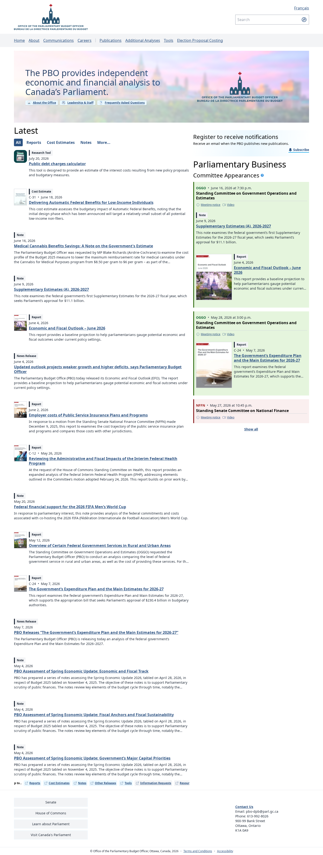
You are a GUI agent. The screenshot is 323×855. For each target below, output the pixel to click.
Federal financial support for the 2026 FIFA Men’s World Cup (70, 506)
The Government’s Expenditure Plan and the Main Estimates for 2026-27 (96, 589)
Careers (85, 40)
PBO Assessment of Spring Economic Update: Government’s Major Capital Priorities (92, 758)
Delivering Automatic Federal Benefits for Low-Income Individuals (91, 202)
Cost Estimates (59, 783)
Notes (82, 783)
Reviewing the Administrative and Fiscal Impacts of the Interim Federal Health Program (103, 461)
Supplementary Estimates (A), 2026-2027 (51, 289)
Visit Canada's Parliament (51, 835)
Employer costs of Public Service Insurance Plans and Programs (88, 415)
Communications (58, 40)
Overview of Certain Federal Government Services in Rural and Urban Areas (100, 545)
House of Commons (50, 813)
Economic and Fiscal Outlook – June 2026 (67, 328)
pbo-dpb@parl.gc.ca (262, 811)
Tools (168, 40)
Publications (111, 40)
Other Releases (105, 783)
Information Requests (155, 783)
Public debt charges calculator (57, 163)
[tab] (18, 142)
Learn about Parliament (51, 824)
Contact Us (244, 806)
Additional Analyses (142, 40)
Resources (187, 783)
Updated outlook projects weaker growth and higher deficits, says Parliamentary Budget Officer (98, 369)
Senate (50, 802)
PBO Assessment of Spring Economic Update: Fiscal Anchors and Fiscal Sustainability (94, 714)
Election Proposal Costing (200, 40)
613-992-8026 (257, 816)
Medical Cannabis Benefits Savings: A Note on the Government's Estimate (83, 246)
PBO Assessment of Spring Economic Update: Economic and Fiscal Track (81, 671)
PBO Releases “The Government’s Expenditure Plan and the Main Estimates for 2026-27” (96, 632)
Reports (34, 783)
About (34, 40)
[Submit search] (304, 19)
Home (19, 40)
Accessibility (225, 851)
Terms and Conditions (197, 851)
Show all (251, 429)
